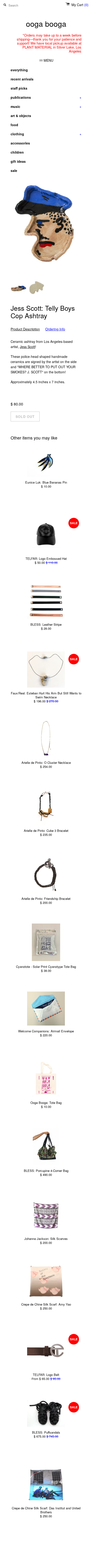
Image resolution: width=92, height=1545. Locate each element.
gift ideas (18, 161)
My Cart (79, 4)
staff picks (19, 88)
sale (14, 170)
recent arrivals (22, 79)
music (46, 106)
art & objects (21, 115)
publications (46, 97)
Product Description (25, 329)
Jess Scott (27, 346)
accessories (20, 143)
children (17, 152)
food (14, 124)
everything (19, 70)
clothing (46, 134)
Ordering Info (55, 329)
